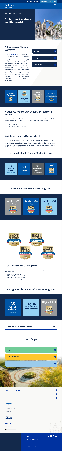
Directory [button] (17, 37)
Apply (55, 1)
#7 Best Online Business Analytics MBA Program (18, 276)
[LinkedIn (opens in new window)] (48, 436)
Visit (50, 1)
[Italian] (10, 427)
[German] (8, 427)
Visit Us (36, 51)
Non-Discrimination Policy (33, 439)
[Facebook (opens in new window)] (51, 436)
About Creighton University (15, 13)
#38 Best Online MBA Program (14, 274)
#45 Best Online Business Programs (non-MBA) (18, 279)
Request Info (44, 1)
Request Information (14, 357)
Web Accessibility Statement (33, 446)
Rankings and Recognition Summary (20, 327)
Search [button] (36, 1)
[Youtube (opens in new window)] (56, 436)
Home (6, 13)
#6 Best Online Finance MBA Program (16, 277)
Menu (54, 7)
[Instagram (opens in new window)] (53, 436)
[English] (5, 427)
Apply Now (37, 58)
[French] (7, 427)
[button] (31, 390)
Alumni (26, 1)
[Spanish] (11, 427)
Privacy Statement (31, 443)
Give (31, 1)
